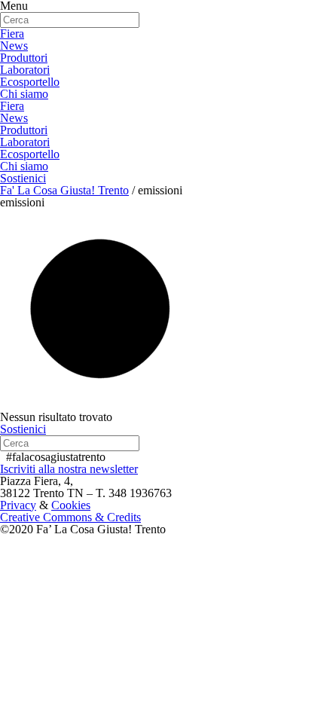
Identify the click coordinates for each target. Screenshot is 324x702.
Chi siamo (24, 93)
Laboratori (25, 69)
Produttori (23, 57)
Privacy (18, 505)
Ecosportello (30, 81)
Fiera (12, 33)
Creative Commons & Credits (70, 517)
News (14, 45)
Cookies (70, 505)
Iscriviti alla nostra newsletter (69, 468)
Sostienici (23, 178)
